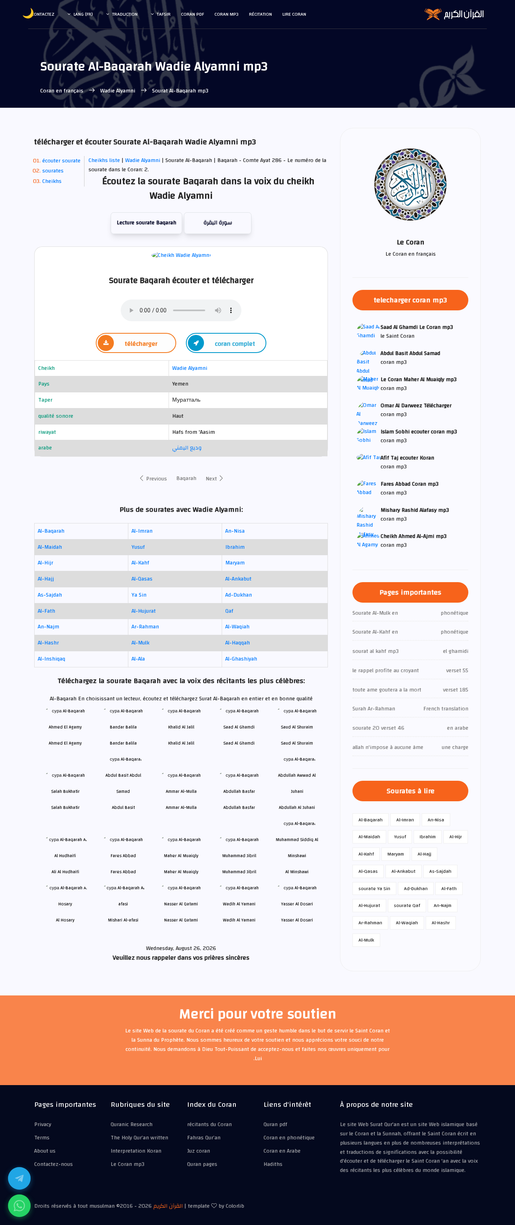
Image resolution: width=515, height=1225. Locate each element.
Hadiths (273, 1164)
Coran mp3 (226, 14)
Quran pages (202, 1164)
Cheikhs (52, 181)
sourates (53, 171)
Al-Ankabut (238, 579)
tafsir (164, 14)
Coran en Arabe (282, 1151)
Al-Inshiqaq (51, 659)
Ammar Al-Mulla (181, 807)
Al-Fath (46, 611)
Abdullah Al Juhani (297, 807)
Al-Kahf (140, 563)
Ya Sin (139, 595)
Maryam (235, 563)
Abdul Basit (123, 807)
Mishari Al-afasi (123, 920)
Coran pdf (192, 14)
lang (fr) (83, 14)
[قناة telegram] (19, 1178)
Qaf (229, 611)
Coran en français (62, 91)
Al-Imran (142, 531)
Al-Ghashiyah (241, 659)
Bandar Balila (123, 743)
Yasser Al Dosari (297, 920)
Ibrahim (235, 547)
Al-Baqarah (51, 531)
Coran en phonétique (289, 1138)
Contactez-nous (53, 1164)
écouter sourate (61, 161)
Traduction (125, 14)
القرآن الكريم (168, 1206)
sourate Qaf (407, 905)
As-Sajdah (50, 595)
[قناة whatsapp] (19, 1205)
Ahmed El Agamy (65, 743)
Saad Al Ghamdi (239, 743)
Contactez (42, 14)
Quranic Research (131, 1124)
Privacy (42, 1124)
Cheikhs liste (104, 160)
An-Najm (48, 627)
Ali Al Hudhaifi (65, 872)
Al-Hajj (46, 579)
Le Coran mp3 (127, 1164)
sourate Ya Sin (374, 888)
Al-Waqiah (237, 627)
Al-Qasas (142, 579)
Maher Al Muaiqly (181, 872)
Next (212, 479)
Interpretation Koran (136, 1151)
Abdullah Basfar (239, 807)
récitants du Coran (209, 1124)
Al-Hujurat (144, 611)
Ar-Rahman (145, 627)
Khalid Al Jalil (181, 743)
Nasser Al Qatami (181, 920)
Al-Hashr (48, 643)
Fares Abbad (123, 872)
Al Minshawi (297, 872)
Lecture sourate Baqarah (146, 223)
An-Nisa (235, 531)
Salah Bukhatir (65, 807)
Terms (41, 1138)
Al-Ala (138, 659)
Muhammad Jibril (239, 872)
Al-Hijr (45, 563)
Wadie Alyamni (118, 91)
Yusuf (138, 547)
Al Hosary (65, 920)
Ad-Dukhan (238, 595)
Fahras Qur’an (203, 1138)
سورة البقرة (218, 223)
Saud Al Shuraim (297, 743)
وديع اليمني (187, 448)
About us (45, 1151)
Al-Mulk (140, 643)
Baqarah (186, 478)
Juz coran (198, 1151)
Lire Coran (294, 14)
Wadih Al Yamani (239, 920)
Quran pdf (275, 1124)
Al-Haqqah (237, 643)
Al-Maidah (50, 547)
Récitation (260, 14)
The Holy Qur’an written (139, 1138)
